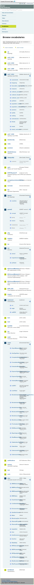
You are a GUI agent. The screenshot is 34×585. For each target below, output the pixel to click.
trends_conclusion (15, 129)
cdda (9, 144)
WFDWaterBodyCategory (15, 557)
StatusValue (15, 446)
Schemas (4, 23)
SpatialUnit (14, 529)
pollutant (14, 262)
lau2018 (10, 326)
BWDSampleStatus (15, 491)
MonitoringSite (15, 518)
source (13, 220)
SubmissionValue (15, 454)
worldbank (11, 569)
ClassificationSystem (15, 499)
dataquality (11, 157)
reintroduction (15, 118)
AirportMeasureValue (15, 348)
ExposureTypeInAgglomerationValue (15, 371)
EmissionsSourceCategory (15, 508)
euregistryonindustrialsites (13, 180)
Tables (3, 18)
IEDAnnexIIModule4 (13, 281)
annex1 (13, 253)
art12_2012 (11, 57)
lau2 (9, 321)
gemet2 (10, 209)
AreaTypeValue (15, 353)
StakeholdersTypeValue (15, 442)
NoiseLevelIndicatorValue (15, 411)
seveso (10, 464)
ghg (9, 233)
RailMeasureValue (15, 428)
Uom (13, 532)
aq (8, 52)
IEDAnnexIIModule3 (13, 274)
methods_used (15, 97)
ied (8, 248)
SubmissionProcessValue (15, 450)
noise (9, 342)
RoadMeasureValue (15, 437)
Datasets (4, 15)
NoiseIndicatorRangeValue (15, 402)
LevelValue (14, 390)
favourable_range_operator (15, 85)
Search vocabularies (9, 47)
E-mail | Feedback (6, 580)
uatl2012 (14, 312)
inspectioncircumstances (15, 257)
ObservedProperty (15, 521)
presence (14, 109)
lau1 (9, 317)
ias (8, 244)
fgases (10, 195)
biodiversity (11, 139)
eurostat (10, 185)
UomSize (14, 539)
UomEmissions (15, 535)
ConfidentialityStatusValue (15, 503)
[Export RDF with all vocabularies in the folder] (30, 76)
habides (10, 238)
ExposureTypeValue (15, 376)
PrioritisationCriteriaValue (15, 424)
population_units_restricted (15, 106)
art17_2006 (11, 68)
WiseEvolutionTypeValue (15, 561)
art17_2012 (11, 74)
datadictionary (12, 152)
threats (13, 121)
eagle (13, 308)
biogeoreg (14, 82)
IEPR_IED (10, 288)
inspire (10, 294)
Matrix (13, 515)
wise (9, 478)
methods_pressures (15, 91)
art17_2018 (11, 134)
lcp (8, 331)
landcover (11, 300)
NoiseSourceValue (15, 420)
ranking (14, 115)
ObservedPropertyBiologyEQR (15, 524)
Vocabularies (5, 26)
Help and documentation (7, 12)
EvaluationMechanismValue (15, 366)
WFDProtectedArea (15, 549)
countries (14, 200)
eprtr (9, 167)
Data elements (5, 20)
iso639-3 (14, 385)
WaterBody (14, 542)
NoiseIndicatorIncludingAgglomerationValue (15, 394)
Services (4, 29)
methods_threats (15, 94)
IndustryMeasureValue (15, 380)
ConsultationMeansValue (15, 362)
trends (13, 126)
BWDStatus (14, 496)
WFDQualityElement (15, 553)
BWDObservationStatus (15, 483)
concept (14, 213)
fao (8, 189)
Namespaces (5, 31)
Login (22, 3)
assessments (15, 79)
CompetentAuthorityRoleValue (15, 357)
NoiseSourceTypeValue (15, 415)
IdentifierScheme (15, 512)
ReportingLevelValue (15, 433)
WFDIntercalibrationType (15, 545)
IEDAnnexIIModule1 (13, 268)
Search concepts (20, 47)
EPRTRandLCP (12, 173)
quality (13, 112)
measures (14, 88)
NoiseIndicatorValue (15, 407)
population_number (15, 103)
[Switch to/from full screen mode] (25, 3)
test (9, 470)
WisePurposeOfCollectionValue (15, 564)
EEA (8, 1)
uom (9, 474)
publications (11, 460)
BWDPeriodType (15, 487)
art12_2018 (11, 63)
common (10, 148)
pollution (14, 100)
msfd (9, 337)
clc (12, 305)
